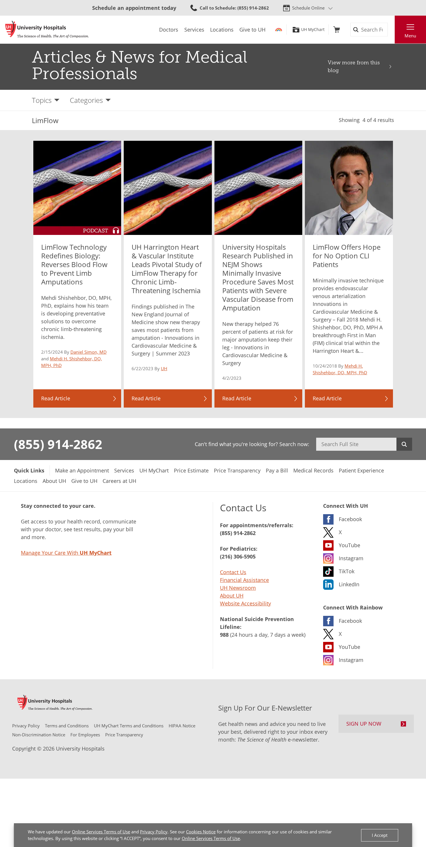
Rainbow (279, 29)
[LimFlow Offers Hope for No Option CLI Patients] (349, 188)
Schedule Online (308, 8)
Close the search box (391, 29)
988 (224, 634)
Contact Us (233, 572)
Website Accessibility (245, 603)
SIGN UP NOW (363, 723)
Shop (337, 29)
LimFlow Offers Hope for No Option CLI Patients (347, 255)
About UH (231, 595)
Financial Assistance (244, 579)
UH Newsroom (238, 587)
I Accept (379, 835)
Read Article (55, 398)
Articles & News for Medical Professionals (139, 65)
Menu (410, 36)
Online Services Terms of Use (101, 832)
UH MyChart (313, 29)
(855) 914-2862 (58, 444)
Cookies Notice (201, 832)
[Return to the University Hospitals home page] (47, 29)
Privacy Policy (154, 832)
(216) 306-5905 (238, 556)
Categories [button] (86, 100)
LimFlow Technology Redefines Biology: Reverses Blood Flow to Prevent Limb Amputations (74, 264)
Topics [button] (42, 100)
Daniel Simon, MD (88, 352)
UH (164, 368)
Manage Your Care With (66, 552)
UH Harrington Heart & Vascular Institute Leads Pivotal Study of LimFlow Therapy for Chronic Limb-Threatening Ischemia (167, 268)
